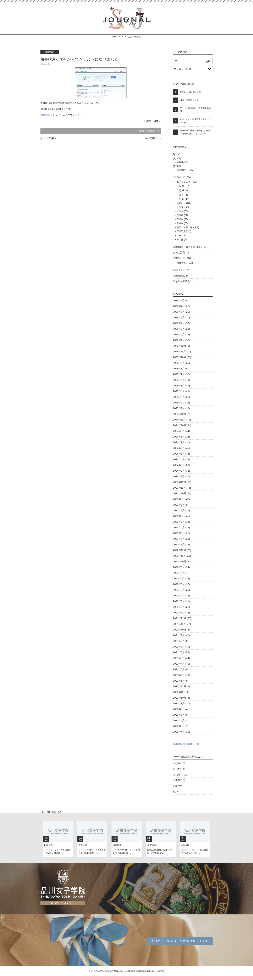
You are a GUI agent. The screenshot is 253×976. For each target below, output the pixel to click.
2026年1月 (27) (181, 340)
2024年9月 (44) (181, 431)
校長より (178, 154)
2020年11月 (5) (181, 692)
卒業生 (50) (182, 219)
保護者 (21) (182, 215)
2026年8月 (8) (180, 300)
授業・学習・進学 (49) (188, 227)
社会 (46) (184, 199)
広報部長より (180, 774)
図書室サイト (47, 115)
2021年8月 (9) (180, 641)
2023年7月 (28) (181, 510)
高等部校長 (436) (185, 170)
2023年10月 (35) (182, 493)
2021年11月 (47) (182, 624)
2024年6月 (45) (181, 448)
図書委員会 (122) (185, 263)
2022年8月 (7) (180, 572)
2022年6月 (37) (181, 584)
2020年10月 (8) (181, 697)
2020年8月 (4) (180, 709)
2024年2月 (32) (181, 470)
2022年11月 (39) (182, 555)
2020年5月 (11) (181, 726)
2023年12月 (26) (182, 482)
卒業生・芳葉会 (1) (183, 281)
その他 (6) (182, 239)
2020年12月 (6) (181, 686)
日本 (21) (184, 194)
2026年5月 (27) (181, 317)
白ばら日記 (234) (182, 177)
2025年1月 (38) (181, 408)
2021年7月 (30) (181, 646)
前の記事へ (50, 138)
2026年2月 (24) (181, 334)
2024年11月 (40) (182, 419)
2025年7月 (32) (181, 374)
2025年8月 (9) (180, 368)
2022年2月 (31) (181, 607)
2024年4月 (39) (181, 459)
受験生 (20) (182, 223)
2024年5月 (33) (181, 453)
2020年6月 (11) (181, 720)
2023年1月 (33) (181, 544)
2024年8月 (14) (181, 436)
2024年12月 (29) (182, 414)
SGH (175, 791)
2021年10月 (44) (182, 629)
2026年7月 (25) (181, 306)
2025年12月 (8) (181, 345)
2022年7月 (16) (181, 578)
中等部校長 (182, 162)
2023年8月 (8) (180, 504)
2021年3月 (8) (180, 669)
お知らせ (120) (184, 203)
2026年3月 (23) (181, 328)
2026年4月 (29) (181, 323)
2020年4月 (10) (181, 731)
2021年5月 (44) (181, 658)
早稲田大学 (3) (184, 231)
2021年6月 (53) (181, 652)
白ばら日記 (179, 763)
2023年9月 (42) (181, 499)
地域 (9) (183, 190)
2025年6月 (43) (181, 380)
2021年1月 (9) (180, 680)
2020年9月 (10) (181, 703)
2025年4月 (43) (181, 391)
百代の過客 (179, 769)
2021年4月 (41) (181, 663)
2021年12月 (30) (182, 618)
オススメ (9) (183, 207)
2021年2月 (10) (181, 675)
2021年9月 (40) (181, 635)
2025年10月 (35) (182, 357)
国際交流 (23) (180, 275)
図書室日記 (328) (182, 258)
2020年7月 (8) (180, 714)
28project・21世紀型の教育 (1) (190, 246)
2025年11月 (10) (182, 351)
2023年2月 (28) (181, 538)
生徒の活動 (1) (181, 252)
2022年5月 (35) (181, 590)
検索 (207, 61)
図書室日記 (153, 131)
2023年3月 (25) (181, 533)
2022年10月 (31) (182, 561)
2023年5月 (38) (181, 521)
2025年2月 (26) (181, 402)
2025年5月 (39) (181, 385)
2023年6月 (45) (181, 516)
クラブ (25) (182, 211)
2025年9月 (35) (181, 363)
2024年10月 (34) (182, 425)
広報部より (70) (181, 270)
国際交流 (178, 786)
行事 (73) (181, 235)
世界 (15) (184, 186)
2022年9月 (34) (181, 567)
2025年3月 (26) (181, 397)
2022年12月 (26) (182, 550)
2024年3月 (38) (181, 465)
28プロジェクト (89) (187, 182)
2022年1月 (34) (181, 612)
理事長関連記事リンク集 (186, 744)
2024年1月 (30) (181, 476)
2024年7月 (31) (181, 442)
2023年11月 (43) (182, 487)
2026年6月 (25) (181, 311)
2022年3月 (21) (181, 601)
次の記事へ (151, 138)
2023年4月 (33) (181, 527)
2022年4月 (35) (181, 595)
